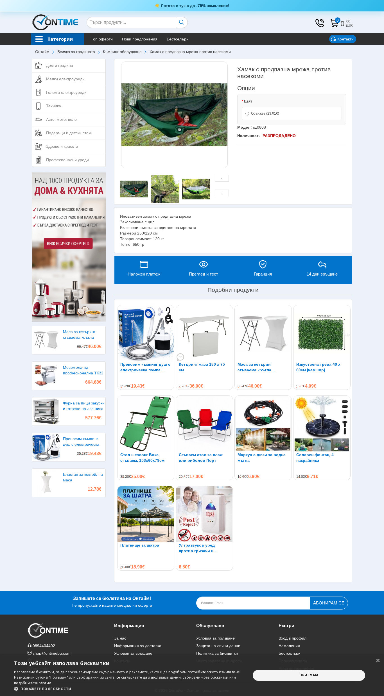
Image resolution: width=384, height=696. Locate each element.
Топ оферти (102, 39)
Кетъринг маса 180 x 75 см (202, 367)
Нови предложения (139, 39)
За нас (120, 638)
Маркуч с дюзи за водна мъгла (262, 457)
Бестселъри (178, 39)
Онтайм (42, 51)
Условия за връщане (133, 653)
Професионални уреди (67, 160)
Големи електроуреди (66, 92)
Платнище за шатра (139, 545)
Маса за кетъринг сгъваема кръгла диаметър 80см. (255, 367)
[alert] (192, 675)
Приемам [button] (308, 675)
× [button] (378, 661)
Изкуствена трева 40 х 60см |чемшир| (318, 367)
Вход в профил (292, 638)
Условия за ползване (215, 638)
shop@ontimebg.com (52, 653)
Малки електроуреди (65, 79)
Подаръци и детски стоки (69, 133)
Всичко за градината (76, 51)
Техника (53, 106)
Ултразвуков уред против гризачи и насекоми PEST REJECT (202, 548)
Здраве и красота (62, 146)
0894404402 (44, 645)
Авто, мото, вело (61, 119)
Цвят (248, 101)
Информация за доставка (137, 645)
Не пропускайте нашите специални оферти (112, 602)
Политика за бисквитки (217, 653)
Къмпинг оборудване (122, 51)
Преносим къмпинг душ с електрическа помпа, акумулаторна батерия (145, 367)
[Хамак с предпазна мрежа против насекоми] (174, 114)
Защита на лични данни (218, 645)
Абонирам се (328, 603)
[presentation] (222, 178)
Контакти (345, 39)
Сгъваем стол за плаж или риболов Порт (201, 457)
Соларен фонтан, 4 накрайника (315, 457)
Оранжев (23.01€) (265, 113)
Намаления (289, 645)
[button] (128, 689)
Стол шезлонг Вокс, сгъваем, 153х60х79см (142, 457)
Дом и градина (59, 65)
